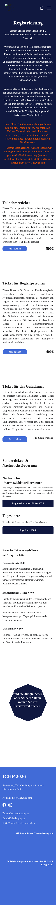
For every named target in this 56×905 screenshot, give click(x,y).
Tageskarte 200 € (28, 530)
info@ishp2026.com (35, 162)
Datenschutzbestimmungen (15, 813)
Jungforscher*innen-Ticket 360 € (28, 503)
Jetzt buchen (15, 248)
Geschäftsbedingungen (13, 818)
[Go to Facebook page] (4, 805)
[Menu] (49, 8)
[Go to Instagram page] (10, 805)
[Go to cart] (42, 8)
